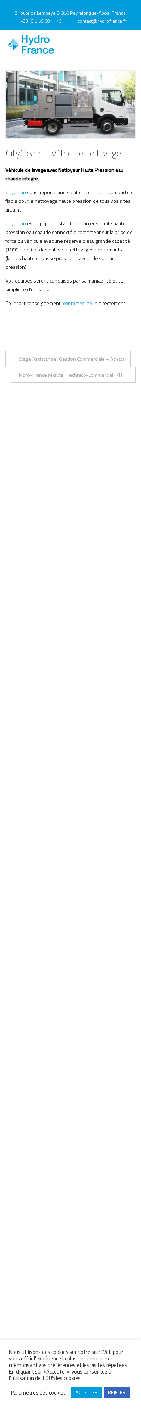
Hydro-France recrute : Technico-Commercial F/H (69, 375)
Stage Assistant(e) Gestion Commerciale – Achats (72, 359)
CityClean (15, 192)
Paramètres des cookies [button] (38, 1392)
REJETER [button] (116, 1392)
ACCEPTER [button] (87, 1392)
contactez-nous (80, 303)
